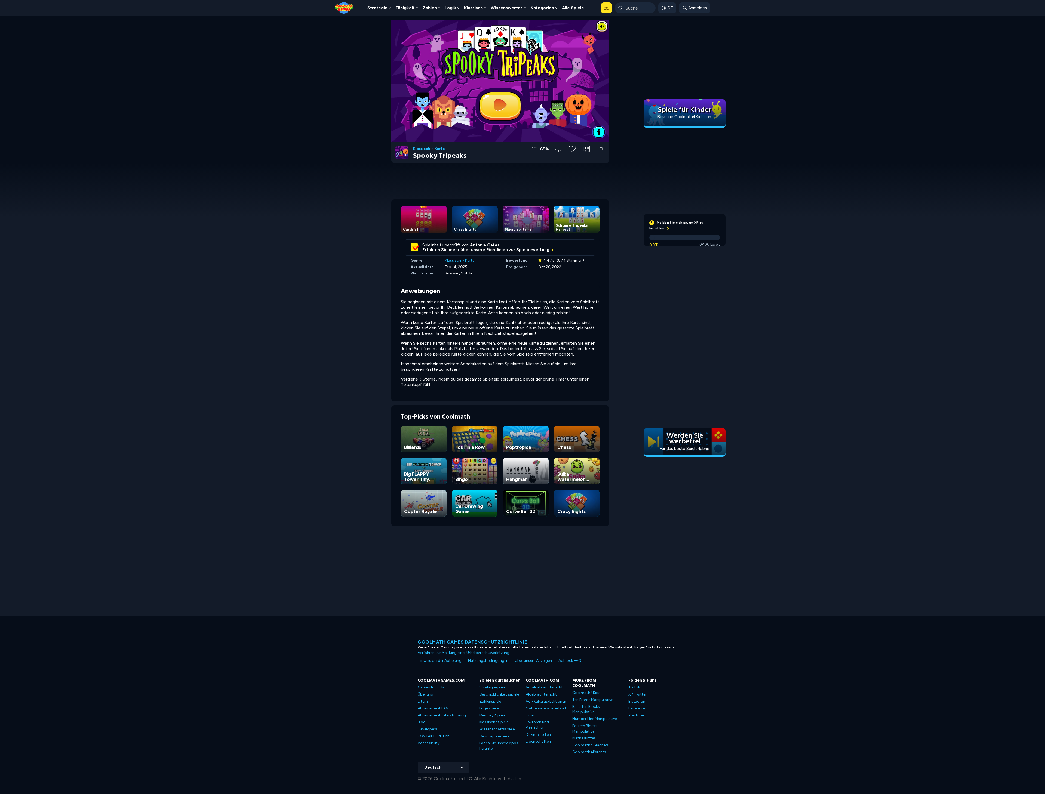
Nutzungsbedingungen (488, 660)
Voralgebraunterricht (544, 687)
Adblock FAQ (569, 660)
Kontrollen (587, 158)
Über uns (425, 694)
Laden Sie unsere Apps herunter (498, 746)
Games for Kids (431, 687)
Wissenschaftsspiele (497, 729)
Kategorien (542, 7)
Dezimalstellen (538, 734)
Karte (439, 149)
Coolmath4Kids (586, 692)
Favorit (572, 157)
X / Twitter (637, 694)
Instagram (637, 701)
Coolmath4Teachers (590, 745)
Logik (450, 7)
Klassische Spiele (493, 722)
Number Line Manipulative (594, 718)
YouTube (636, 715)
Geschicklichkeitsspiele (499, 694)
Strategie (377, 7)
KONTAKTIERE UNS (434, 736)
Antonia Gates (485, 245)
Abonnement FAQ (433, 708)
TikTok (634, 687)
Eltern (423, 701)
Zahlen (430, 7)
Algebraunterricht (541, 694)
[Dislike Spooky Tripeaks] (558, 149)
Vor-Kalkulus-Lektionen (546, 701)
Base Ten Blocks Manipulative (586, 709)
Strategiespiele (492, 687)
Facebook (637, 708)
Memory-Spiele (492, 715)
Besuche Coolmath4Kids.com (684, 116)
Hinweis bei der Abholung (440, 660)
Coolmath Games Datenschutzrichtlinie (472, 642)
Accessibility (428, 743)
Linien (531, 715)
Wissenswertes (507, 7)
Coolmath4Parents (589, 752)
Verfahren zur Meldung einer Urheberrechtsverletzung (463, 652)
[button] (606, 7)
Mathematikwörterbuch (546, 708)
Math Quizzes (584, 738)
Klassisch (473, 7)
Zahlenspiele (490, 701)
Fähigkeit (405, 7)
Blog (422, 722)
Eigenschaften (538, 741)
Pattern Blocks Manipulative (584, 729)
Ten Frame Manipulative (592, 699)
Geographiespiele (494, 736)
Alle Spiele (573, 7)
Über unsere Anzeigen (533, 660)
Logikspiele (489, 708)
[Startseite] (344, 7)
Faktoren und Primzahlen (537, 725)
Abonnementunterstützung (442, 715)
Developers (427, 729)
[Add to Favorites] (572, 148)
